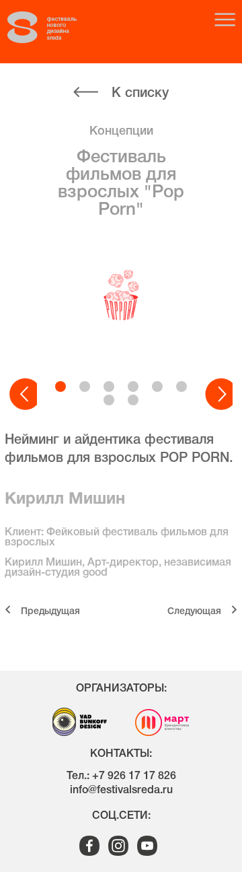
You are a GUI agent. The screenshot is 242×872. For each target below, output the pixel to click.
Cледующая (194, 611)
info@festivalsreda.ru (121, 790)
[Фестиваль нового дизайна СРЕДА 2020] (54, 27)
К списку (140, 94)
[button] (23, 394)
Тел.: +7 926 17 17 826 (121, 776)
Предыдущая (50, 611)
